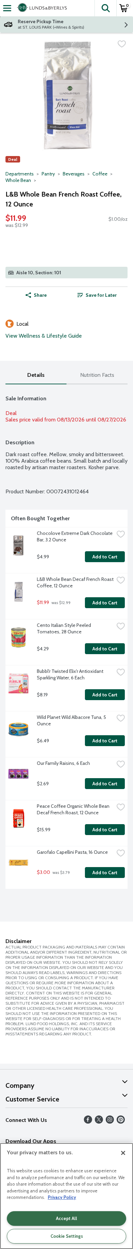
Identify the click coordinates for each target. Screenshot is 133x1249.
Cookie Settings (66, 1236)
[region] (66, 1196)
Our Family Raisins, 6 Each (63, 763)
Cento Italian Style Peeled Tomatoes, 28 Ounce (64, 628)
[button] (105, 8)
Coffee (99, 174)
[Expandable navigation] (7, 8)
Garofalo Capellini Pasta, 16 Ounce (72, 852)
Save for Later (101, 295)
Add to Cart (104, 557)
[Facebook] (88, 1122)
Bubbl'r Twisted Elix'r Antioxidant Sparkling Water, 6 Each (70, 674)
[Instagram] (110, 1122)
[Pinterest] (121, 1122)
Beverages (74, 174)
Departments (19, 174)
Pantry (48, 174)
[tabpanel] (66, 639)
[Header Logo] (41, 8)
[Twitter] (99, 1122)
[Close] (123, 1152)
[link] (97, 295)
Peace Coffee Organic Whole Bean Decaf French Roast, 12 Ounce (73, 809)
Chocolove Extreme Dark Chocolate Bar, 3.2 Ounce (75, 536)
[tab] (35, 375)
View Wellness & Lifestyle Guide (43, 336)
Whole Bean (18, 180)
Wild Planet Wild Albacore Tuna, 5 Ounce (72, 720)
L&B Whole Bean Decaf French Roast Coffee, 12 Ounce (75, 582)
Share (40, 295)
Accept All (66, 1218)
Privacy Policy (62, 1197)
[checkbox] (122, 44)
